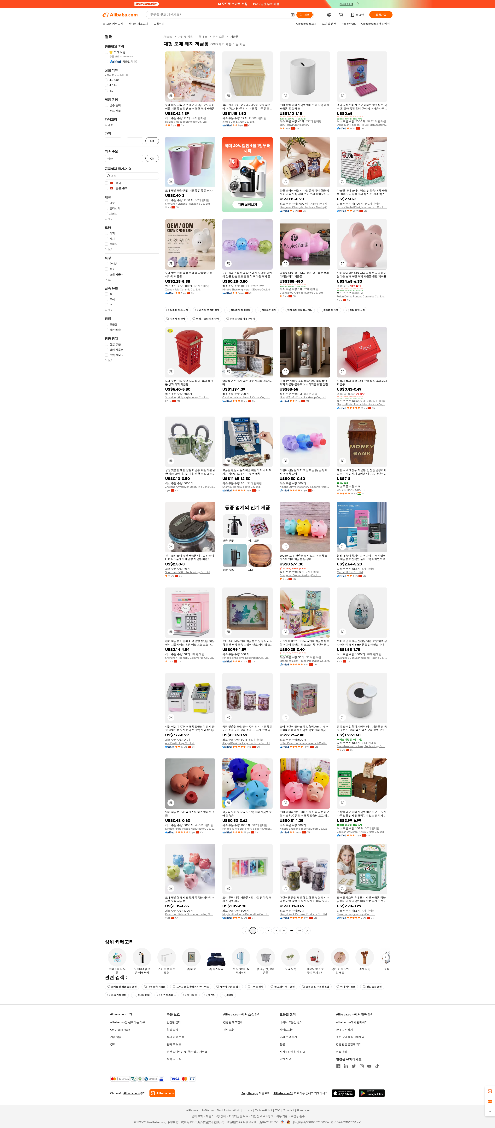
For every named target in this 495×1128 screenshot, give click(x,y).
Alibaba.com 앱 (283, 1093)
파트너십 (341, 1051)
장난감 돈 (192, 995)
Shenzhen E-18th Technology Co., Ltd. (187, 572)
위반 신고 (285, 1059)
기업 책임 (116, 1036)
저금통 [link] (234, 36)
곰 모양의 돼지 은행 (284, 986)
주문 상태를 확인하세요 (350, 1036)
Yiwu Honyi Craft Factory (294, 124)
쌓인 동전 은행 (374, 986)
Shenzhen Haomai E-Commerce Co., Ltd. (189, 657)
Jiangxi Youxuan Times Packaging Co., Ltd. (305, 660)
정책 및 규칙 (174, 1059)
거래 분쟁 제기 (288, 1036)
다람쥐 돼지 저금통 (240, 310)
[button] (292, 14)
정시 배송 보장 (175, 1036)
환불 (282, 1044)
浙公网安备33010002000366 (311, 1122)
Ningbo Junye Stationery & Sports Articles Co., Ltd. (305, 486)
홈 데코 (203, 36)
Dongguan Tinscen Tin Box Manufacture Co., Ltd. (362, 124)
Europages (303, 1110)
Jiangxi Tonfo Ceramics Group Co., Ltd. (303, 397)
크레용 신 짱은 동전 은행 (124, 986)
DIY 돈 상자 (257, 986)
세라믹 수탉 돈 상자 (230, 986)
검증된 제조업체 (233, 1022)
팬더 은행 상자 (357, 310)
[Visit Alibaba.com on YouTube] (369, 1066)
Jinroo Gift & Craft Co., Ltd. (238, 121)
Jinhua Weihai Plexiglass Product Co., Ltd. (362, 207)
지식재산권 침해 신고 (292, 1051)
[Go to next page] (307, 930)
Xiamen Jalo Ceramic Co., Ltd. (183, 289)
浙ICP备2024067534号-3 (346, 1122)
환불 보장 (172, 1029)
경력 (113, 1044)
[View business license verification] (282, 1122)
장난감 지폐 (143, 995)
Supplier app (250, 1093)
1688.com (208, 1110)
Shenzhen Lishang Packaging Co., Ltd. (187, 203)
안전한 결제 (174, 1022)
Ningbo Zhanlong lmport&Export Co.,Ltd (246, 289)
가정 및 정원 (185, 36)
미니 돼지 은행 (347, 986)
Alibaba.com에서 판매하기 (352, 1022)
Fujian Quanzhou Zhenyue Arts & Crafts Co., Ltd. (305, 743)
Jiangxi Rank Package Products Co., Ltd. (246, 743)
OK (152, 141)
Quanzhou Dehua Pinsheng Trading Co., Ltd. (362, 657)
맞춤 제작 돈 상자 (179, 310)
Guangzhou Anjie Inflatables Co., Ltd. (301, 292)
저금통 (229, 995)
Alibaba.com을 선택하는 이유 (127, 1022)
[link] (490, 1091)
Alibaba (168, 36)
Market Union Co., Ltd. (350, 572)
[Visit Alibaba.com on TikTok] (377, 1066)
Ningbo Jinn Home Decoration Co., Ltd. (245, 657)
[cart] (342, 15)
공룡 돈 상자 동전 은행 (317, 986)
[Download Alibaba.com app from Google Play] (372, 1093)
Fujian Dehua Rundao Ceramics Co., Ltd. (361, 296)
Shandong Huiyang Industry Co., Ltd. (187, 397)
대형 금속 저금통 (156, 986)
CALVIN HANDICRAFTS (351, 489)
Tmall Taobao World (228, 1110)
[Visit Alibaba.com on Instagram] (361, 1066)
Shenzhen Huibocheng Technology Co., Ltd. (362, 746)
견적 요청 (229, 1029)
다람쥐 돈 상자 (331, 310)
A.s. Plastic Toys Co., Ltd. (180, 743)
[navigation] (132, 484)
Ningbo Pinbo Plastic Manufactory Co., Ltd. (362, 404)
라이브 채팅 (287, 1029)
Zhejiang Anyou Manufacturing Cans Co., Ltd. (190, 486)
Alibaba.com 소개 (121, 1014)
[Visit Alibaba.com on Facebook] (338, 1066)
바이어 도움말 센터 (291, 1022)
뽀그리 (211, 995)
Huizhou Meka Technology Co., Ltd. (186, 121)
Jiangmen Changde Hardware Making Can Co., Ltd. (305, 207)
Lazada (247, 1110)
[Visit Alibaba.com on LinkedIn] (346, 1066)
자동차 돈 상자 (177, 318)
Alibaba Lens (131, 1093)
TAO (277, 1110)
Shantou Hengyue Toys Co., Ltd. (241, 486)
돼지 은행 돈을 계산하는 (299, 310)
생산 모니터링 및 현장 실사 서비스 (187, 1051)
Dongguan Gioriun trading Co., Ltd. (300, 575)
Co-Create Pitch (120, 1029)
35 (299, 930)
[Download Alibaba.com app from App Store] (343, 1093)
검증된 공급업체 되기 (349, 1044)
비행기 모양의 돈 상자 (207, 318)
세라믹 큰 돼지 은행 (209, 310)
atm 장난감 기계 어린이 (242, 318)
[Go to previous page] (245, 930)
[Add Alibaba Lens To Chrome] (162, 1093)
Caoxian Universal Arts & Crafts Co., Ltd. (246, 397)
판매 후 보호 (174, 1044)
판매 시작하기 (344, 1029)
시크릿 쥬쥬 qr (168, 995)
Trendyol (288, 1110)
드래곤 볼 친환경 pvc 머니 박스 (193, 986)
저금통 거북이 (269, 310)
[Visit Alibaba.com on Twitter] (354, 1066)
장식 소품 (218, 36)
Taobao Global (263, 1110)
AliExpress (192, 1110)
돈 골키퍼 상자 (118, 995)
